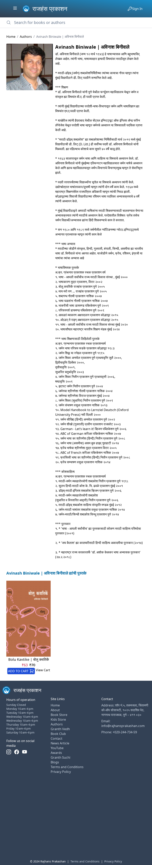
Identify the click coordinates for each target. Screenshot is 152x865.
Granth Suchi (60, 757)
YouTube (57, 748)
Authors (26, 36)
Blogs (55, 762)
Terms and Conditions (67, 767)
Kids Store (58, 719)
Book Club (58, 734)
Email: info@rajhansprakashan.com (123, 723)
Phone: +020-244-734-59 (119, 732)
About (55, 710)
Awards (56, 753)
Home (10, 36)
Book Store (59, 715)
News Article (60, 743)
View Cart (43, 670)
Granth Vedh (60, 729)
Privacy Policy (61, 772)
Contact (56, 738)
